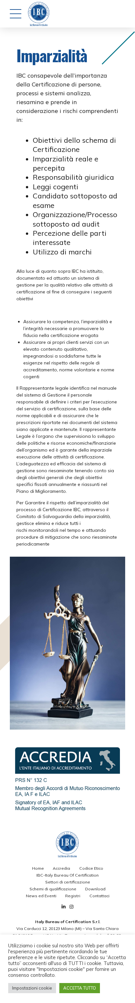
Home (38, 868)
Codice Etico (91, 868)
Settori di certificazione (67, 882)
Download (95, 888)
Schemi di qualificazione (52, 888)
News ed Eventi (41, 895)
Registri (72, 895)
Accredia (61, 868)
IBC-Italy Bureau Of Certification (67, 875)
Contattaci (99, 895)
